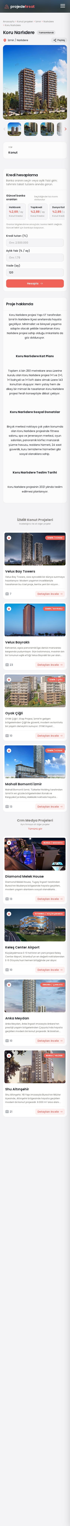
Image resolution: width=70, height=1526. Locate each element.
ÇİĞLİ (60, 679)
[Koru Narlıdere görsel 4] (47, 129)
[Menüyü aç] (63, 6)
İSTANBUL (40, 913)
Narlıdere (48, 21)
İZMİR (50, 537)
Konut (13, 152)
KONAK (59, 537)
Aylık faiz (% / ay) (18, 251)
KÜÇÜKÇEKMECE (55, 913)
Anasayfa (8, 21)
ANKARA (47, 984)
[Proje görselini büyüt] (35, 82)
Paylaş (61, 40)
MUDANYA (58, 842)
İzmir (38, 21)
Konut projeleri (25, 21)
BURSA (46, 842)
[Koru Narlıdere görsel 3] (31, 129)
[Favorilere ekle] (9, 538)
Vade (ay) (13, 265)
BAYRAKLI (58, 608)
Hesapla (32, 283)
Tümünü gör (35, 828)
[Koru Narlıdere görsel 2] (14, 129)
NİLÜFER (59, 1055)
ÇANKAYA (58, 984)
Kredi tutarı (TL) (17, 236)
